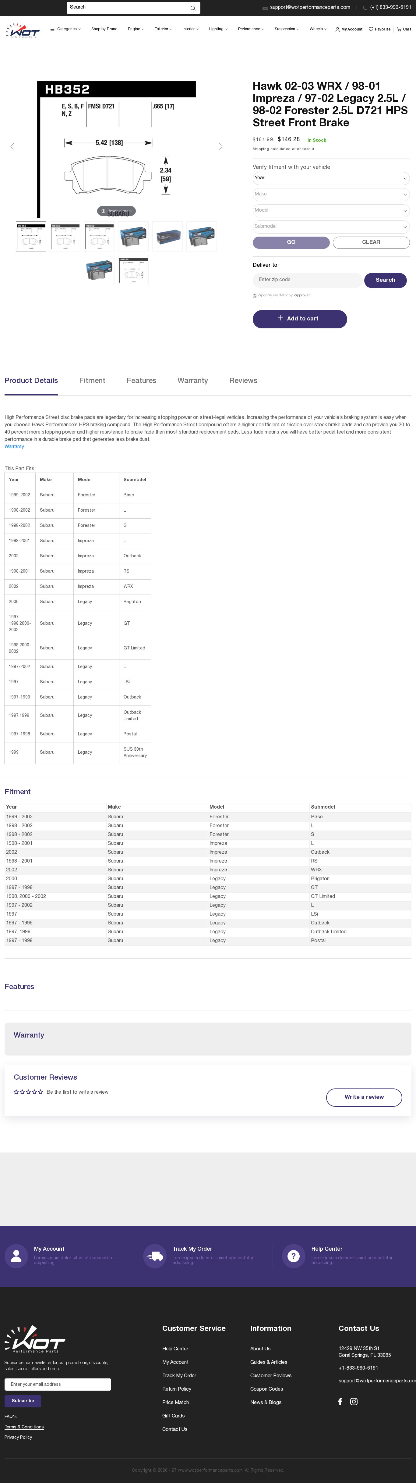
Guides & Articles (268, 1362)
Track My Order (192, 1249)
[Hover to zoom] (116, 149)
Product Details (31, 381)
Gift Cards (173, 1416)
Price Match (175, 1403)
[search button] (193, 8)
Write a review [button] (364, 1097)
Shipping (261, 149)
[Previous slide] (12, 147)
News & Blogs (266, 1403)
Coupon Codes (266, 1389)
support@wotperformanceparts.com (310, 8)
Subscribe (23, 1401)
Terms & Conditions (24, 1427)
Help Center (327, 1249)
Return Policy (176, 1389)
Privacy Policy (18, 1438)
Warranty (193, 381)
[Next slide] (221, 147)
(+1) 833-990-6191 (390, 8)
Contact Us (175, 1430)
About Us (260, 1349)
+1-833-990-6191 (358, 1368)
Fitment (92, 381)
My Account (49, 1249)
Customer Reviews (271, 1376)
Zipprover (302, 295)
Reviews (243, 381)
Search (385, 280)
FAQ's (11, 1417)
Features (141, 381)
